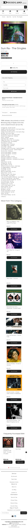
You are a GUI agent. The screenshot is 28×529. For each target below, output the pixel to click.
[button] (12, 437)
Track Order (14, 479)
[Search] (25, 7)
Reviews (4, 115)
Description (5, 112)
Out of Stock (8, 462)
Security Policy (14, 506)
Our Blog (14, 489)
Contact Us (14, 492)
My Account (14, 476)
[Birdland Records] (14, 2)
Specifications (13, 112)
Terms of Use (14, 497)
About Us (14, 486)
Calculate (14, 91)
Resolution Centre (14, 482)
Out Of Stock (14, 229)
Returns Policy (14, 503)
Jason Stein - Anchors (12, 278)
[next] (26, 452)
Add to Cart (20, 462)
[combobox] (12, 7)
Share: (2, 53)
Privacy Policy (14, 500)
